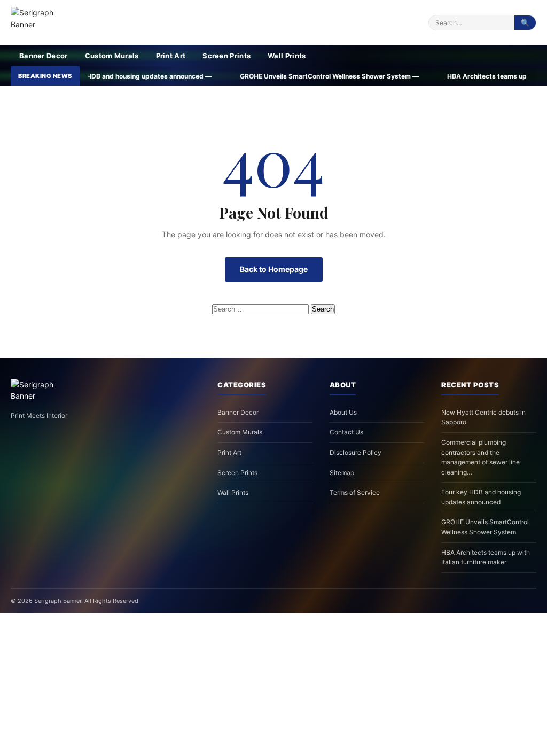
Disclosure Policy (355, 452)
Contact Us (346, 432)
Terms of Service (355, 492)
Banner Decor (43, 55)
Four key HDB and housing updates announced (481, 497)
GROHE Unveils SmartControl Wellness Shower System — (289, 76)
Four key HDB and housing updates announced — (94, 76)
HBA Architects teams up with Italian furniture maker (485, 557)
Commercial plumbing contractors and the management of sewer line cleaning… (480, 457)
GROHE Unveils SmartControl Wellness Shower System (485, 527)
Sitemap (342, 473)
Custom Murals (112, 55)
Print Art (171, 55)
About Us (343, 412)
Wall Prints (287, 55)
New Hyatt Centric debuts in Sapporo (483, 417)
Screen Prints (226, 55)
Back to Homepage (274, 269)
